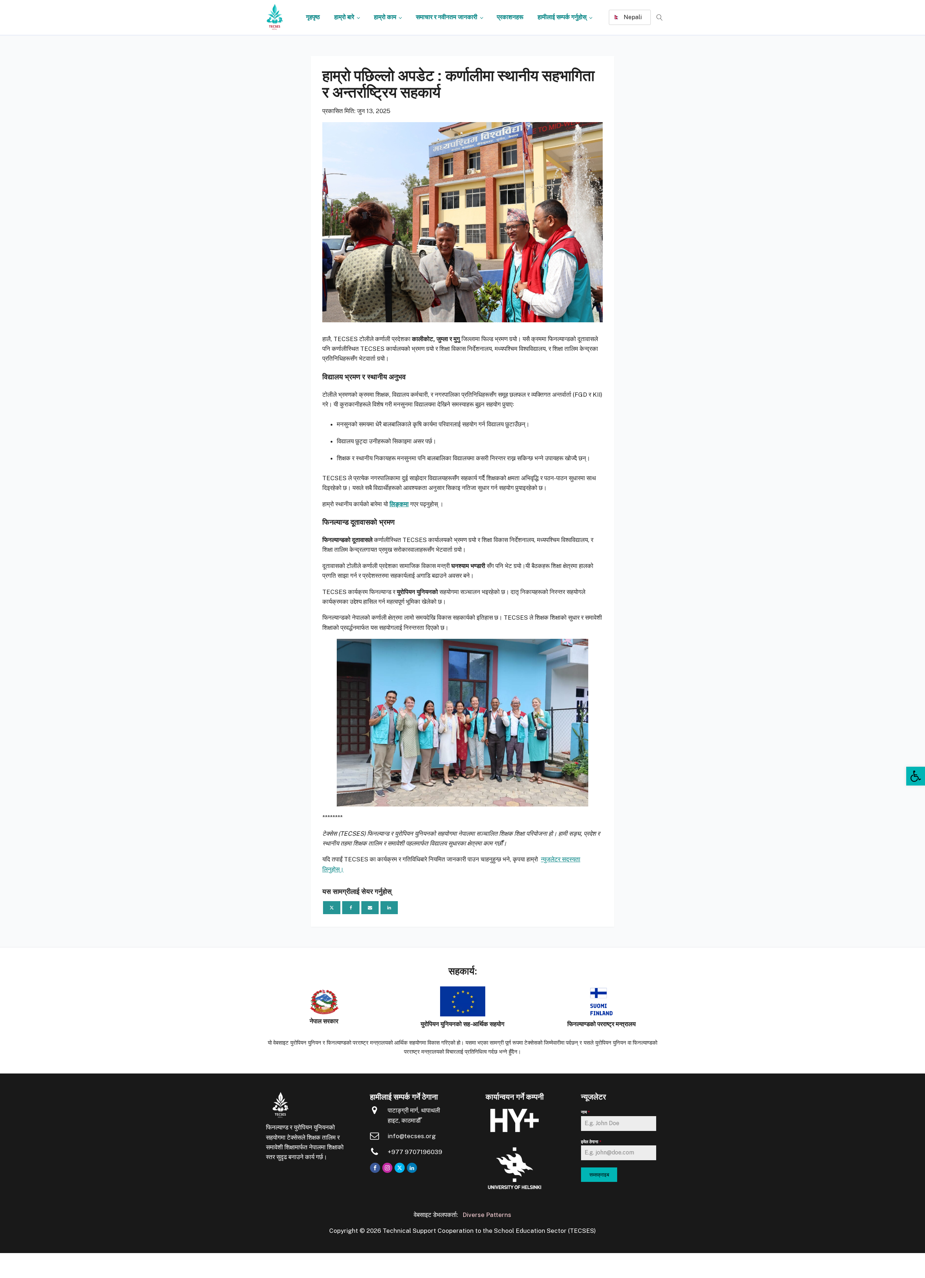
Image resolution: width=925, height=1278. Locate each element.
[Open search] (659, 17)
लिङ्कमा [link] (399, 504)
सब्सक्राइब (599, 1175)
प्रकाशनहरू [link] (510, 17)
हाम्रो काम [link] (385, 17)
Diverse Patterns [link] (486, 1214)
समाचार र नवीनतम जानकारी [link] (446, 17)
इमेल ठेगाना (591, 1141)
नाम (585, 1112)
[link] (915, 776)
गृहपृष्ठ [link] (313, 17)
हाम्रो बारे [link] (344, 17)
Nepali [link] (632, 17)
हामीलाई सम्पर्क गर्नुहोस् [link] (562, 17)
